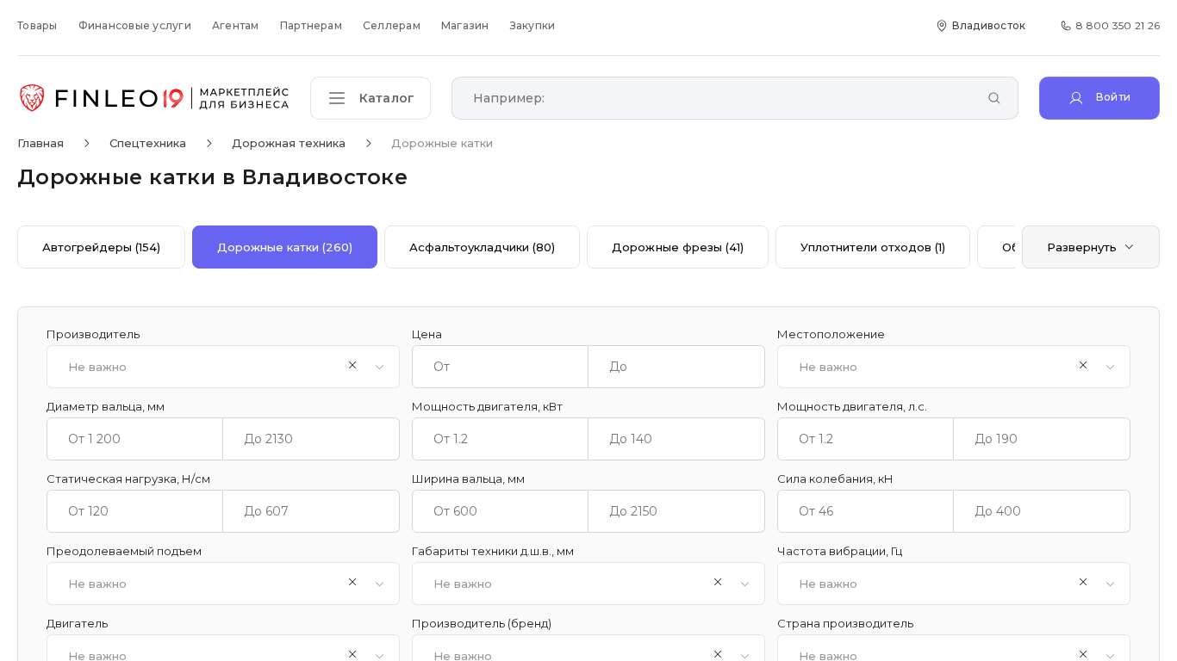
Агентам (235, 25)
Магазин (465, 25)
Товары (37, 25)
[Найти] (994, 99)
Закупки (533, 25)
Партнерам (311, 25)
